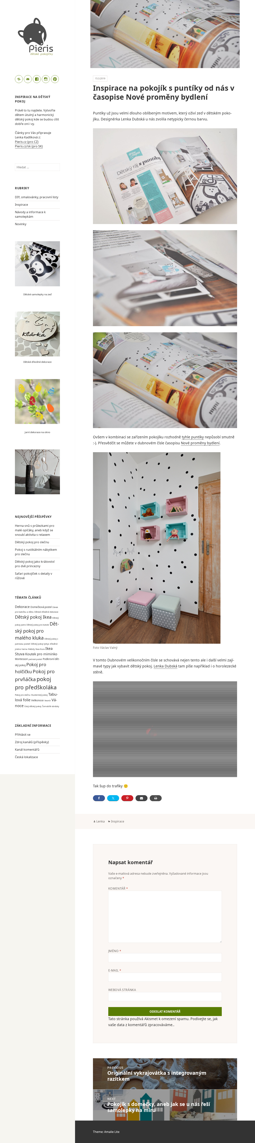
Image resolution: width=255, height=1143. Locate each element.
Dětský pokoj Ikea (33, 617)
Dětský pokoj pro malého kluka (37, 631)
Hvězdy (31, 649)
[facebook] (37, 79)
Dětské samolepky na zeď (37, 294)
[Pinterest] (55, 79)
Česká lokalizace (26, 757)
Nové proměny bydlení (200, 443)
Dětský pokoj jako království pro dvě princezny (35, 564)
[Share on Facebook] (99, 798)
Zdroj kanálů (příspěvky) (32, 742)
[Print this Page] (156, 798)
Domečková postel (41, 607)
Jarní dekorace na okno (37, 432)
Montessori (21, 659)
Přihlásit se (22, 735)
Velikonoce (37, 700)
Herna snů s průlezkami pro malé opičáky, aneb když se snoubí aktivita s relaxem (34, 530)
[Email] (28, 79)
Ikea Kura (40, 649)
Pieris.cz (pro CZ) (26, 142)
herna (24, 649)
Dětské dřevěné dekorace (37, 362)
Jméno (114, 951)
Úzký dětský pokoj (32, 706)
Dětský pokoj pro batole (38, 624)
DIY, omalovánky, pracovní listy (36, 197)
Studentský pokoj (39, 695)
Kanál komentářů (27, 749)
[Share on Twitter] (113, 798)
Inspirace (21, 205)
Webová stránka (122, 990)
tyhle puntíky (193, 437)
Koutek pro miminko (41, 654)
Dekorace (22, 606)
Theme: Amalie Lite (106, 1132)
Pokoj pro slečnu (22, 695)
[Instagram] (46, 79)
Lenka (100, 821)
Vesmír (47, 700)
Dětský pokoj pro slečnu (32, 542)
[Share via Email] (141, 798)
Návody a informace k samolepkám (30, 214)
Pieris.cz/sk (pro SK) (29, 146)
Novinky (20, 224)
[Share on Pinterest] (127, 798)
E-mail (114, 970)
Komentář (118, 888)
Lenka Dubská (165, 666)
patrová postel (35, 659)
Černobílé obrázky (50, 706)
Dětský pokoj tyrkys (40, 644)
